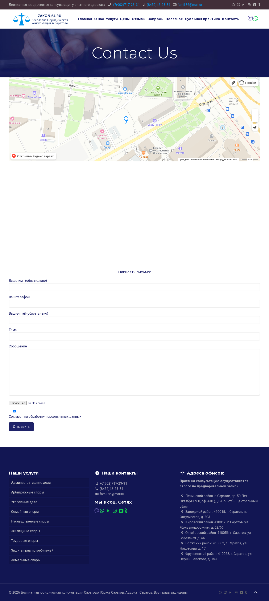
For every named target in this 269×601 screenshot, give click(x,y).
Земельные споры (26, 560)
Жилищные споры (25, 531)
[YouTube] (243, 5)
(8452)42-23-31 (158, 5)
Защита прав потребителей (32, 550)
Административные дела (31, 483)
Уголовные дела (24, 502)
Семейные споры (25, 512)
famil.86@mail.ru (190, 5)
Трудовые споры (24, 541)
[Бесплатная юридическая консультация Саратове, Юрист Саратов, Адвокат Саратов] (40, 18)
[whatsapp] (255, 19)
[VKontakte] (255, 5)
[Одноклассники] (259, 5)
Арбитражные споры (27, 492)
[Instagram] (249, 5)
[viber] (238, 5)
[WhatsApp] (233, 5)
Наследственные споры (30, 521)
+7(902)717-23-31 (126, 5)
